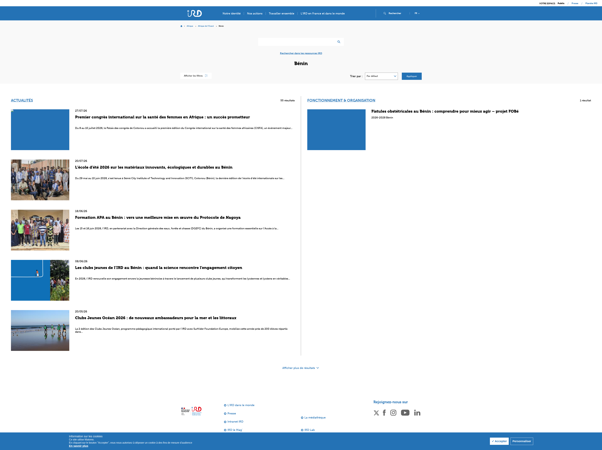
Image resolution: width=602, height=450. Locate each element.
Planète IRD (591, 3)
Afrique (190, 26)
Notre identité (232, 13)
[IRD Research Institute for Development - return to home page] (191, 411)
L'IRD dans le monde (240, 405)
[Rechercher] (339, 42)
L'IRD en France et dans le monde (323, 13)
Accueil (181, 26)
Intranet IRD (235, 421)
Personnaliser (521, 441)
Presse (575, 3)
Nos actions (254, 13)
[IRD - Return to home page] (194, 13)
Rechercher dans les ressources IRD (301, 53)
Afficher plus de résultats (299, 368)
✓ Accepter (499, 441)
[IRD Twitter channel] (376, 412)
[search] (398, 13)
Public (561, 3)
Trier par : (356, 76)
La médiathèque (315, 417)
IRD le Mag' (235, 430)
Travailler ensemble (281, 13)
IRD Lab (309, 430)
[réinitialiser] (331, 42)
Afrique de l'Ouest (206, 26)
